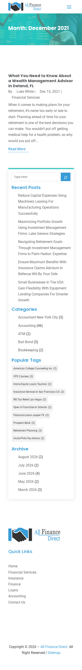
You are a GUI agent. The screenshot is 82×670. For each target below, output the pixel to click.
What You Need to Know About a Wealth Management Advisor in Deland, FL (40, 81)
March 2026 (27, 490)
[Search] (66, 176)
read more (17, 149)
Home (12, 566)
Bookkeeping (28, 350)
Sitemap (53, 653)
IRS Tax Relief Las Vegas (29, 399)
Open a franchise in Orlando (32, 407)
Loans (13, 590)
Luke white (25, 91)
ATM (21, 334)
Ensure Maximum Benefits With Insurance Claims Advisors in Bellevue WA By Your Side (42, 268)
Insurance (15, 578)
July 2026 (25, 465)
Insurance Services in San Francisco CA (38, 391)
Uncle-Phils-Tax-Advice (28, 438)
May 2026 (26, 481)
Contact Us (16, 602)
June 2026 (26, 473)
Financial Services (26, 97)
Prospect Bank (24, 422)
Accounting (27, 326)
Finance (14, 584)
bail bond (25, 342)
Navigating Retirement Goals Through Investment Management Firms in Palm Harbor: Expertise (44, 248)
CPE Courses (23, 376)
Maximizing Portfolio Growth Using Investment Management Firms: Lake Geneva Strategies (42, 228)
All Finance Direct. (54, 647)
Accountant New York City (38, 317)
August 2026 (28, 457)
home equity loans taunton (32, 384)
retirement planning (27, 430)
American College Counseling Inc (35, 368)
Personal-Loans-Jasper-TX (31, 415)
